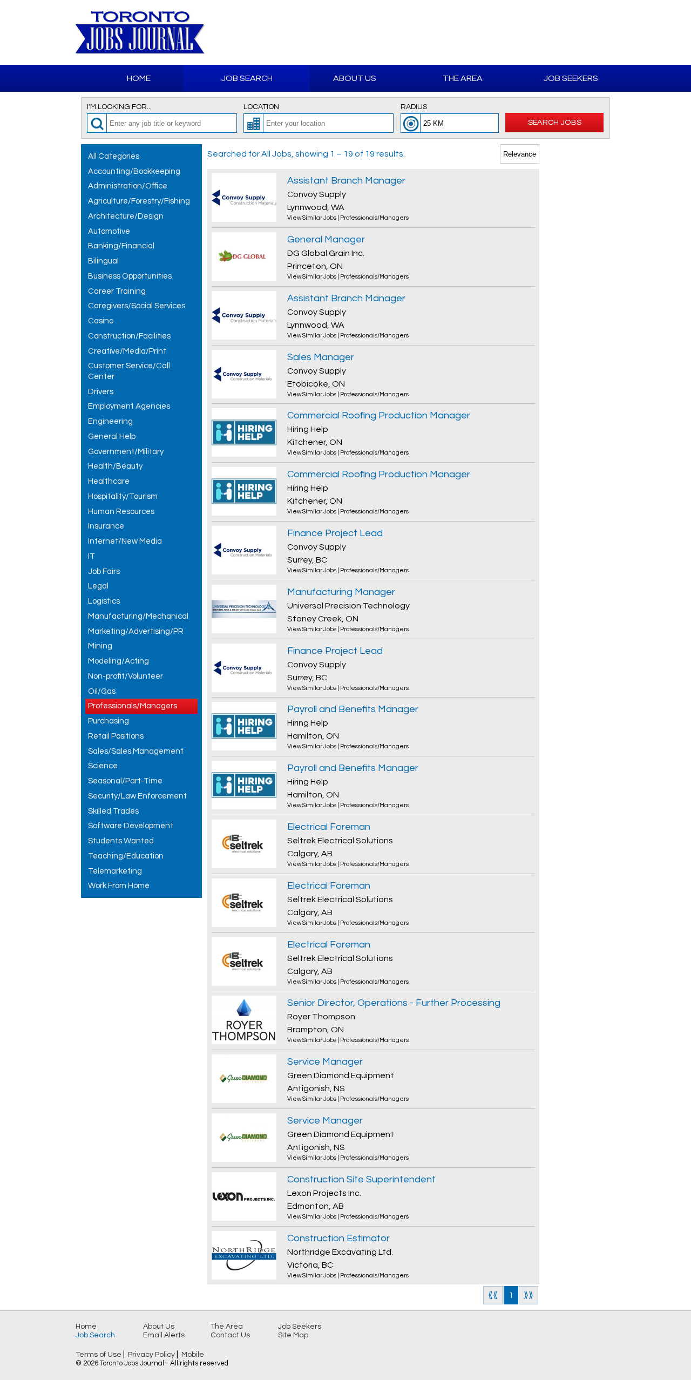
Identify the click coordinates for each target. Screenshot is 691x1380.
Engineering (110, 421)
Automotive (109, 231)
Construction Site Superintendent (361, 1179)
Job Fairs (104, 571)
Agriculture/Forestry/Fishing (139, 201)
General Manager (326, 239)
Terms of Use (98, 1354)
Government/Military (126, 452)
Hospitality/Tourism (123, 496)
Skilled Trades (113, 811)
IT (91, 556)
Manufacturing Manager (341, 592)
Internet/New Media (125, 541)
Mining (100, 646)
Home (139, 78)
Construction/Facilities (129, 336)
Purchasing (108, 721)
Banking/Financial (121, 246)
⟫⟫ (528, 1295)
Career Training (117, 291)
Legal (98, 586)
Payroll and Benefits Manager (352, 709)
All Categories (113, 156)
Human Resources (121, 512)
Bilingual (103, 261)
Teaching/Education (126, 856)
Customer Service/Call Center (129, 371)
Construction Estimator (338, 1238)
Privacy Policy (151, 1354)
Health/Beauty (115, 466)
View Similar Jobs (311, 218)
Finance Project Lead (335, 533)
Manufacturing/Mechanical (138, 616)
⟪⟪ (493, 1295)
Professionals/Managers (132, 706)
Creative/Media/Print (127, 351)
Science (103, 766)
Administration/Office (127, 186)
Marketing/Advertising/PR (136, 631)
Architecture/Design (126, 216)
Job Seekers (571, 78)
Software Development (130, 826)
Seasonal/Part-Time (125, 781)
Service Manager (325, 1062)
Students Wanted (121, 841)
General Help (112, 436)
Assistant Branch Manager (346, 180)
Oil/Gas (102, 691)
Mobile (192, 1354)
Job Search (247, 78)
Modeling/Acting (118, 661)
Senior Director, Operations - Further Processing (393, 1003)
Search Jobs (554, 122)
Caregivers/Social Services (136, 306)
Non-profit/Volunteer (125, 676)
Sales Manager (320, 357)
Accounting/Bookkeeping (134, 171)
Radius (414, 107)
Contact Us (230, 1335)
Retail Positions (116, 736)
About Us (354, 78)
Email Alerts (164, 1335)
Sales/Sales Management (136, 751)
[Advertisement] (489, 32)
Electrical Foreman (328, 827)
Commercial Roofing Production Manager (378, 415)
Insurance (106, 526)
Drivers (100, 392)
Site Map (293, 1335)
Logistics (104, 601)
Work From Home (119, 886)
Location (261, 107)
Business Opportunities (130, 276)
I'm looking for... (119, 107)
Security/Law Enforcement (137, 796)
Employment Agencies (129, 406)
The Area (463, 78)
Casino (100, 321)
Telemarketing (115, 871)
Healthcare (109, 481)
